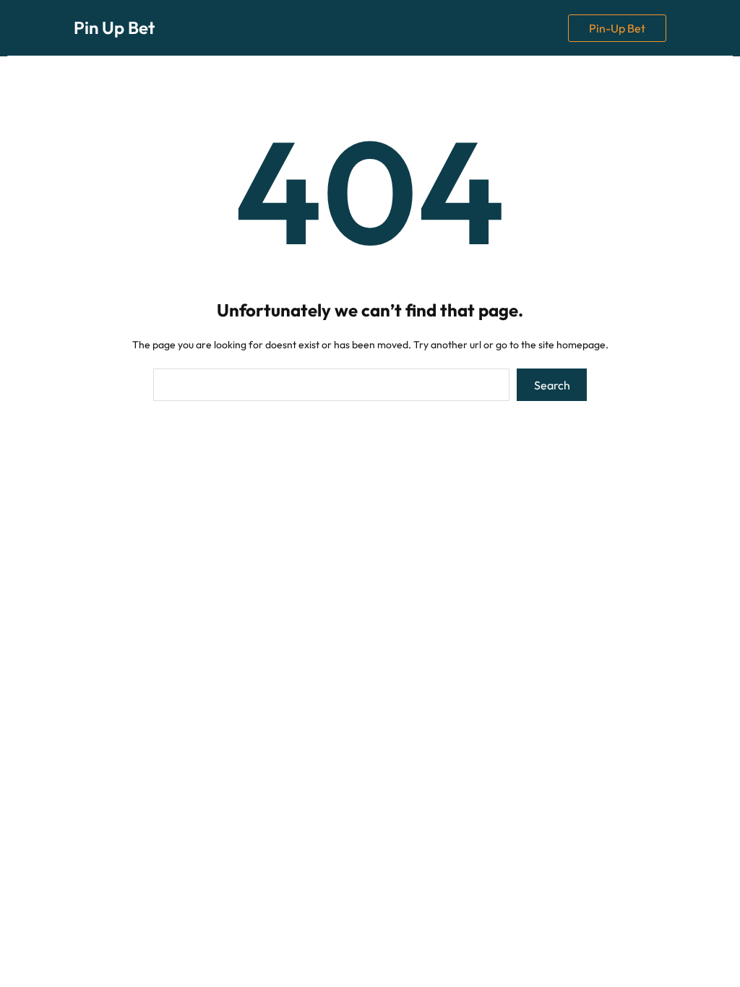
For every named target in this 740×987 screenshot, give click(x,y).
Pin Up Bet (114, 27)
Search (552, 385)
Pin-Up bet (617, 28)
